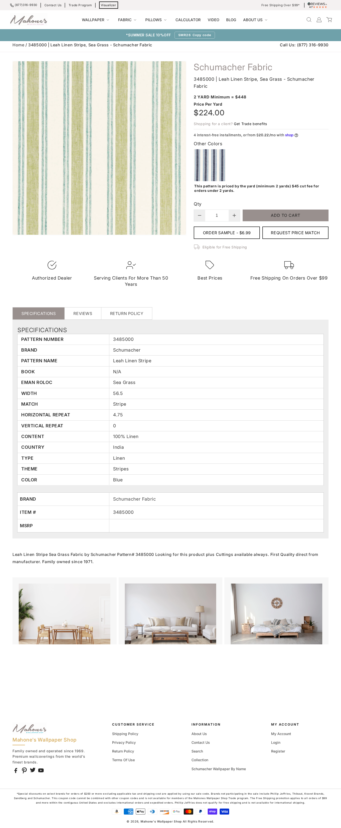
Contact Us (53, 5)
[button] (96, 19)
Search (197, 751)
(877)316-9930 (26, 5)
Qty (197, 204)
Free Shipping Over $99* (280, 5)
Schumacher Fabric (134, 499)
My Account (281, 734)
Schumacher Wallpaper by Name (218, 769)
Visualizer (108, 5)
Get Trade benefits (250, 124)
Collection (199, 760)
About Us (199, 734)
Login (275, 742)
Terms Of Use (123, 760)
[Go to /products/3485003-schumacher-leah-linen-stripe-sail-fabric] (210, 179)
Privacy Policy (124, 742)
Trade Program (80, 5)
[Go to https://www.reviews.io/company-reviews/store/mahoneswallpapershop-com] (318, 5)
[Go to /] (28, 19)
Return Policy (123, 751)
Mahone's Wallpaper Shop (161, 821)
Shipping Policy (125, 734)
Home (18, 44)
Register (278, 751)
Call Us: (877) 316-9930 (304, 44)
